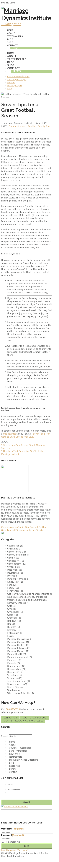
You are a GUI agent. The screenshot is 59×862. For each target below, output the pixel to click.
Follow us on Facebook (16, 806)
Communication (16, 126)
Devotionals (13, 572)
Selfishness (13, 675)
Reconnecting (14, 669)
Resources (14, 765)
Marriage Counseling (18, 639)
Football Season (15, 530)
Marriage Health (15, 645)
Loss (9, 636)
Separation (13, 678)
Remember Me (12, 841)
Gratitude (12, 617)
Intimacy (11, 629)
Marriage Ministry (16, 651)
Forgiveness (13, 590)
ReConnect (14, 753)
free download (10, 433)
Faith (10, 584)
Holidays (11, 620)
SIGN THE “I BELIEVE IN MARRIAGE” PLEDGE (23, 721)
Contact (13, 771)
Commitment (14, 551)
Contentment (14, 563)
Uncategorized (14, 684)
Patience (11, 660)
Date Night (12, 569)
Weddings (12, 690)
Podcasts (11, 663)
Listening (12, 633)
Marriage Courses (16, 642)
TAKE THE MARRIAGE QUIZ (34, 718)
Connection (13, 560)
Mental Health (14, 654)
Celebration (13, 545)
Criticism (11, 566)
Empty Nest (13, 581)
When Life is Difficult (18, 693)
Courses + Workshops (20, 747)
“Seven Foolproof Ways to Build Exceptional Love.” (25, 435)
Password (12, 835)
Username (13, 828)
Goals (10, 614)
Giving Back (13, 611)
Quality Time (44, 126)
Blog (11, 762)
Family (31, 126)
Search (4, 736)
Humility (11, 626)
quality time (30, 530)
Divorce (11, 575)
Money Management (17, 657)
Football (34, 527)
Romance (12, 672)
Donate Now (21, 2)
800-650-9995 (8, 2)
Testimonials (15, 756)
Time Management (16, 681)
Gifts (9, 605)
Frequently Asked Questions (23, 759)
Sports (39, 530)
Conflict (11, 557)
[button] (11, 24)
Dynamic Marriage (16, 578)
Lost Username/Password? (15, 850)
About (12, 744)
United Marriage (15, 687)
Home (12, 741)
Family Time (24, 527)
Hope (10, 623)
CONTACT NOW (10, 718)
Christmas (12, 548)
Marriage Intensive (17, 648)
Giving (10, 608)
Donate (12, 768)
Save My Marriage (18, 750)
